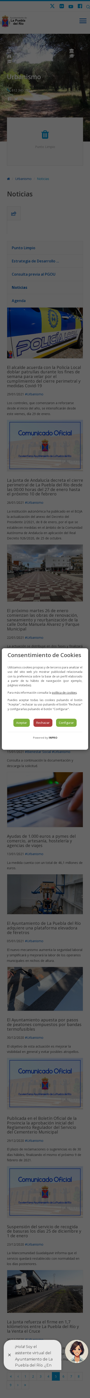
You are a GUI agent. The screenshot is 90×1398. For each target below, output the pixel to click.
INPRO (53, 737)
